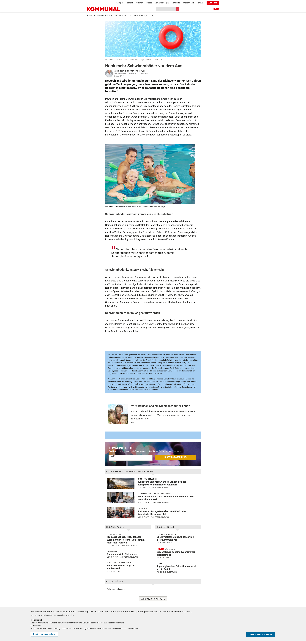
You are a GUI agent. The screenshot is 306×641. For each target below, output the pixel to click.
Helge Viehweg (166, 558)
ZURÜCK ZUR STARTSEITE (153, 599)
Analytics (37, 626)
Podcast (129, 3)
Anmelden (212, 3)
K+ (213, 9)
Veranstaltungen (162, 3)
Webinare (140, 3)
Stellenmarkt (188, 3)
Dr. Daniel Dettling (168, 572)
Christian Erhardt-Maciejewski (131, 71)
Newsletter (176, 3)
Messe (149, 3)
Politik (93, 16)
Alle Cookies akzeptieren (260, 634)
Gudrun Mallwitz (167, 543)
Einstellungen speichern (44, 634)
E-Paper (119, 3)
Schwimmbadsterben (107, 16)
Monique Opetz (117, 571)
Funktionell (37, 620)
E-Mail (111, 456)
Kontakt (200, 3)
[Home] (103, 9)
